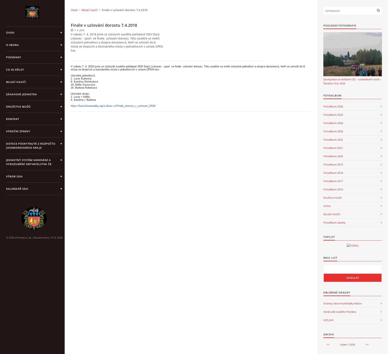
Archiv (327, 206)
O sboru (12, 45)
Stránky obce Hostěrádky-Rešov (342, 303)
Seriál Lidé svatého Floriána (339, 312)
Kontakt (12, 119)
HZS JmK (328, 320)
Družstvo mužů (18, 106)
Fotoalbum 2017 (333, 181)
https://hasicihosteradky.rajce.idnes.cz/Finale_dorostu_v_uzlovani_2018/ (113, 105)
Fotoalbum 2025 (333, 115)
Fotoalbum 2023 (333, 131)
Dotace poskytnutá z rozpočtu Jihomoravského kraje (31, 145)
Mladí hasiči (16, 82)
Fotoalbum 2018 (333, 173)
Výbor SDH (14, 176)
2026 (352, 344)
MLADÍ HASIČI (331, 214)
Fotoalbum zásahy (334, 222)
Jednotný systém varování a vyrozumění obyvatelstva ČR (29, 162)
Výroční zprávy (18, 131)
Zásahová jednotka (21, 94)
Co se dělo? (15, 69)
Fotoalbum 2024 (333, 123)
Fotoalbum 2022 (333, 139)
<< (328, 344)
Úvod (10, 32)
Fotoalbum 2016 (333, 189)
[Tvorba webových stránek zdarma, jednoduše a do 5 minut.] (29, 238)
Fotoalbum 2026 (333, 106)
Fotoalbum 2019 (333, 164)
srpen (343, 344)
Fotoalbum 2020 (333, 156)
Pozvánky (13, 57)
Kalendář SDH (17, 189)
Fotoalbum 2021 (333, 148)
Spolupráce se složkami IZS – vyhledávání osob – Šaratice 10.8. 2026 (352, 81)
